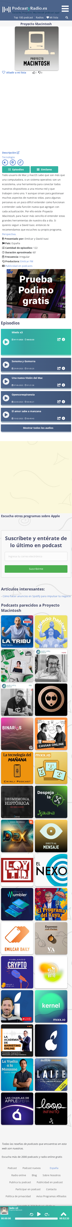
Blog (34, 1175)
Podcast (12, 1168)
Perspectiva (9, 234)
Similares (46, 169)
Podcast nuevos (32, 1168)
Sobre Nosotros (52, 1175)
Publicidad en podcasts (19, 266)
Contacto (51, 1189)
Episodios (18, 169)
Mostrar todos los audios (38, 428)
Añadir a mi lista (16, 72)
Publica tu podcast (20, 1182)
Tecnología (8, 157)
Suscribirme (36, 568)
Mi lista (53, 17)
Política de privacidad (18, 1196)
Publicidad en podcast (50, 1182)
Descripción (9, 152)
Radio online (18, 1175)
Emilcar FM (26, 261)
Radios (40, 17)
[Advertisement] (36, 113)
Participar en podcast (28, 1189)
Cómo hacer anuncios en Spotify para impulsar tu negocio (37, 596)
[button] (66, 6)
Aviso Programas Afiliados (51, 1196)
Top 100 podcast (23, 17)
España (54, 1168)
